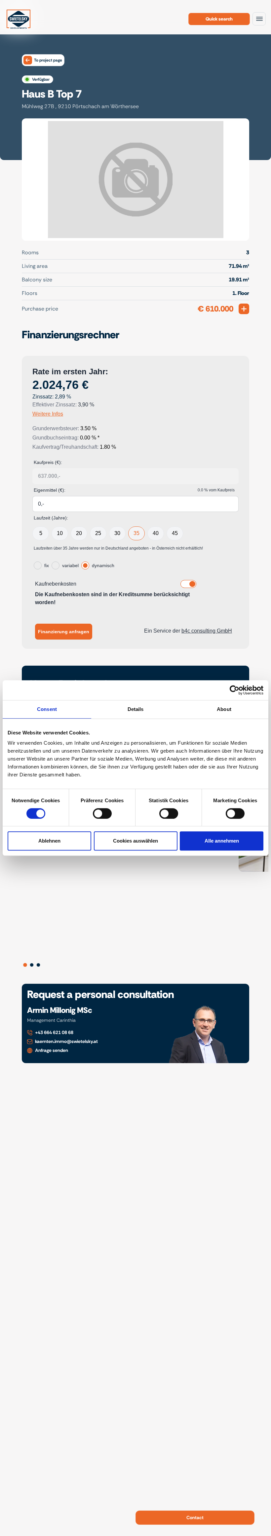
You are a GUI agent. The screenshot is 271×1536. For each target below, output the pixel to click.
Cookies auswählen (135, 841)
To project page (48, 60)
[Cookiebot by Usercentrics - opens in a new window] (234, 690)
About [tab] (224, 709)
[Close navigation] (259, 18)
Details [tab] (136, 709)
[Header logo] (18, 18)
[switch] (102, 813)
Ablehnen (49, 841)
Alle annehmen (222, 841)
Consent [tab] (47, 709)
